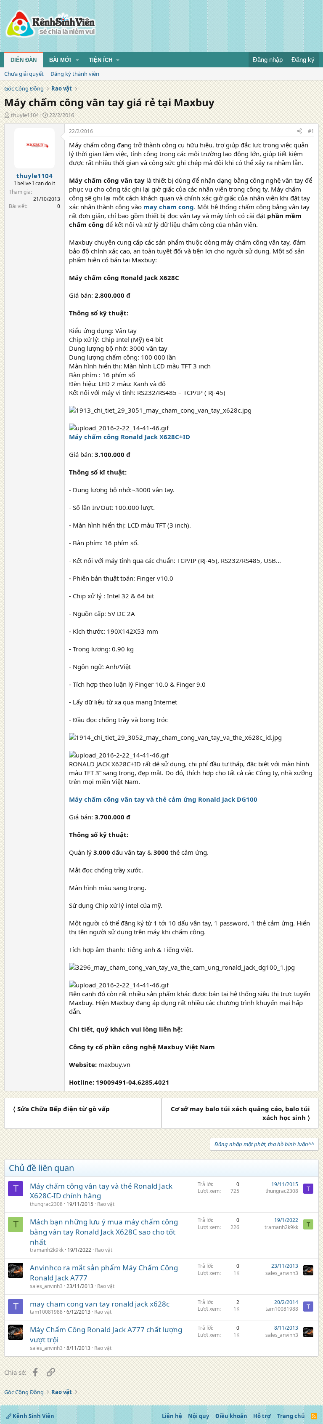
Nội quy (198, 1416)
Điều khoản (231, 1416)
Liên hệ (172, 1416)
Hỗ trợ (262, 1416)
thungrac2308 (46, 1204)
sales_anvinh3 (46, 1286)
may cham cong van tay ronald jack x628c (99, 1304)
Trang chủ (291, 1416)
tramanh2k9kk (47, 1249)
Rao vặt (105, 1204)
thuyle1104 (25, 115)
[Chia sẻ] (299, 131)
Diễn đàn (24, 60)
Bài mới (60, 60)
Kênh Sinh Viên (32, 1416)
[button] (77, 60)
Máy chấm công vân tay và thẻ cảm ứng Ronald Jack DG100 (163, 799)
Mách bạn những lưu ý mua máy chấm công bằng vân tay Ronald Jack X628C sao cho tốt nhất (104, 1232)
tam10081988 (46, 1311)
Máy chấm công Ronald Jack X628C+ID (129, 436)
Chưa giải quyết (24, 73)
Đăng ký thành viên (74, 73)
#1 (311, 131)
